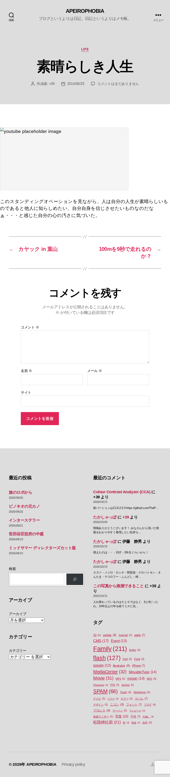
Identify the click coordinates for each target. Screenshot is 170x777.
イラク (112, 698)
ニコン (117, 704)
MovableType (142, 672)
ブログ (150, 704)
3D (97, 635)
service (128, 685)
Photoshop (100, 685)
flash (106, 658)
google (102, 665)
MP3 (120, 678)
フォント (134, 704)
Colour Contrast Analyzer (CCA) (122, 492)
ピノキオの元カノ (24, 506)
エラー (127, 698)
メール (94, 371)
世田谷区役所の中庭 (26, 534)
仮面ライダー (103, 716)
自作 (147, 722)
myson (136, 678)
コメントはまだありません (118, 84)
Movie (103, 678)
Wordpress (141, 692)
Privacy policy (73, 764)
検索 (12, 569)
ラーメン (119, 710)
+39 (52, 84)
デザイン (100, 704)
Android (125, 635)
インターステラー (24, 520)
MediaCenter (110, 671)
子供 (135, 716)
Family (110, 648)
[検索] (74, 579)
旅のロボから (20, 492)
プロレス (101, 710)
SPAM (105, 691)
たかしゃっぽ (104, 517)
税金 (135, 722)
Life (85, 49)
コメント (30, 327)
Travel (125, 692)
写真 (121, 716)
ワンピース (137, 710)
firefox (134, 650)
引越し (148, 716)
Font (127, 659)
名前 (26, 371)
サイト (26, 392)
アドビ (99, 698)
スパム (141, 698)
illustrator (121, 665)
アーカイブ (17, 614)
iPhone (138, 665)
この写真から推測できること (118, 586)
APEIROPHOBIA (85, 11)
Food (139, 659)
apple (139, 635)
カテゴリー (17, 650)
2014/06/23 (75, 84)
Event (119, 641)
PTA (114, 685)
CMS (101, 641)
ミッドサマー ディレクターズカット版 (42, 548)
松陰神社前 (107, 722)
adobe (109, 635)
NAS (151, 678)
